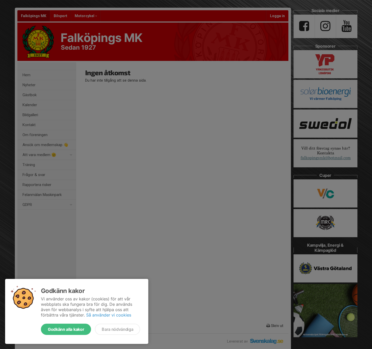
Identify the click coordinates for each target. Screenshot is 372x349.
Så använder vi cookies (108, 315)
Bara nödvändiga (117, 329)
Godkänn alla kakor (66, 329)
